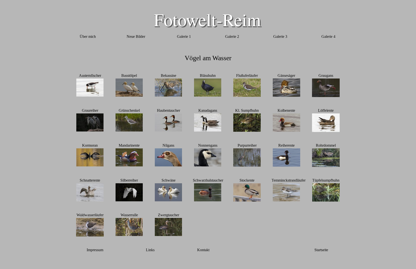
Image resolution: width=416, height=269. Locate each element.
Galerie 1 (184, 36)
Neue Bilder (136, 36)
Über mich (88, 36)
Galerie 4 (328, 36)
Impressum (95, 250)
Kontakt (203, 250)
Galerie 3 (280, 36)
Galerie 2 (232, 36)
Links (150, 250)
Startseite (321, 250)
